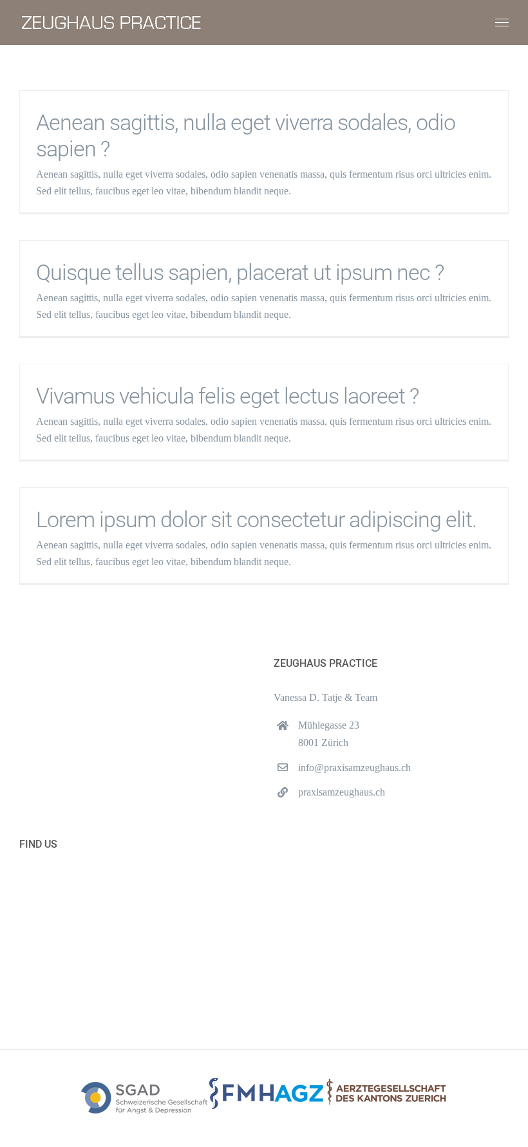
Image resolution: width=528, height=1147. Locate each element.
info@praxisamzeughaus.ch (354, 767)
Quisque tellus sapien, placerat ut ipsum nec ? (240, 272)
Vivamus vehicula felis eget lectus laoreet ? (227, 396)
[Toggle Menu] (502, 23)
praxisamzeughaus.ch (341, 792)
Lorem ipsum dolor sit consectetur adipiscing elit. (256, 519)
